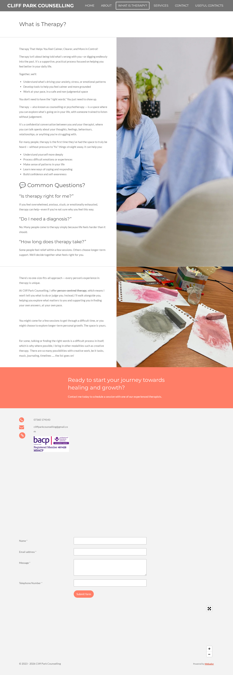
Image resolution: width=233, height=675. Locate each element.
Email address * (27, 551)
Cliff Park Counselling (40, 6)
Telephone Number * (30, 583)
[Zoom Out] (209, 654)
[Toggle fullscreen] (209, 608)
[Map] (116, 631)
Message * (24, 562)
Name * (23, 540)
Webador (209, 663)
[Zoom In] (209, 648)
